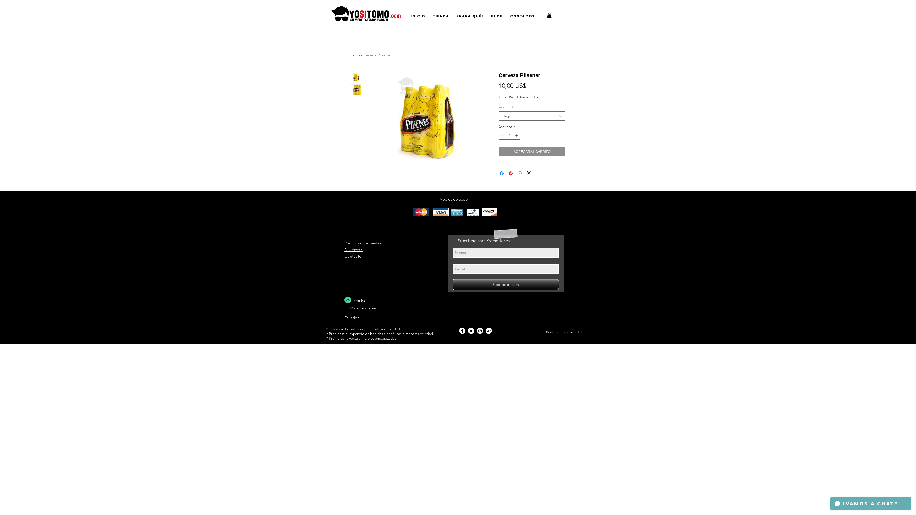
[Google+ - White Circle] (489, 331)
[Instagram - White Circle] (480, 331)
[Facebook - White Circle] (462, 331)
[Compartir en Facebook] (502, 173)
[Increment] (517, 135)
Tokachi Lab (574, 332)
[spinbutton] (509, 135)
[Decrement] (502, 135)
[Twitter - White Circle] (471, 331)
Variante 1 (507, 107)
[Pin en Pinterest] (511, 173)
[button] (549, 15)
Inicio (355, 55)
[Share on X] (529, 173)
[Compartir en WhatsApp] (520, 173)
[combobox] (532, 116)
